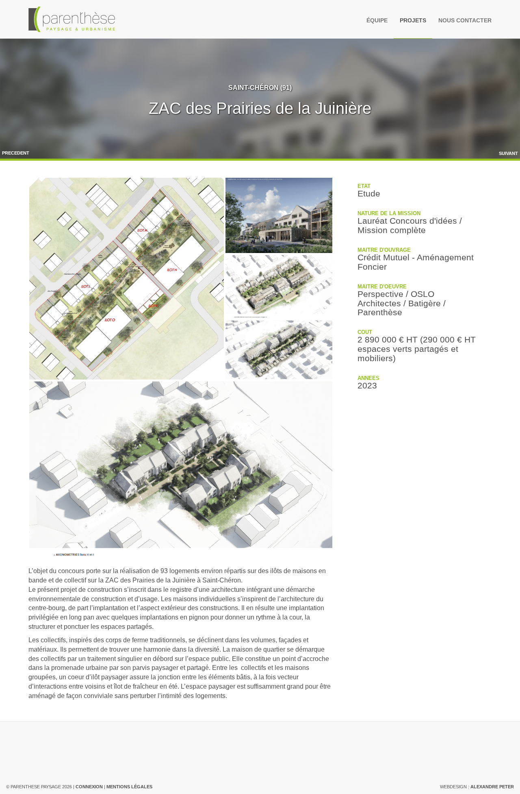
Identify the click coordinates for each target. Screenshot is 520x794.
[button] (126, 278)
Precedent (15, 153)
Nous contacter (465, 20)
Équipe (377, 20)
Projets (413, 20)
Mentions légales (129, 786)
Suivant (508, 153)
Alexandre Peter (492, 786)
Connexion (89, 786)
